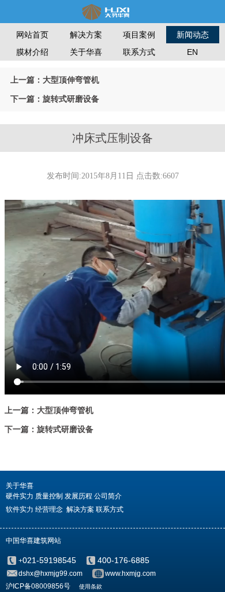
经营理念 (49, 509)
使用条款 (90, 586)
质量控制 (49, 496)
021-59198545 (49, 560)
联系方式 (139, 52)
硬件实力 (19, 496)
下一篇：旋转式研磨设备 (54, 98)
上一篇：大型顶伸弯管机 (54, 79)
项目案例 (139, 34)
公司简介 (108, 496)
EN (192, 52)
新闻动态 (193, 34)
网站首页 (32, 34)
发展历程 (78, 496)
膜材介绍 (32, 52)
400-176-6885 (123, 560)
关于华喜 (86, 52)
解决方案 (86, 34)
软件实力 (19, 509)
